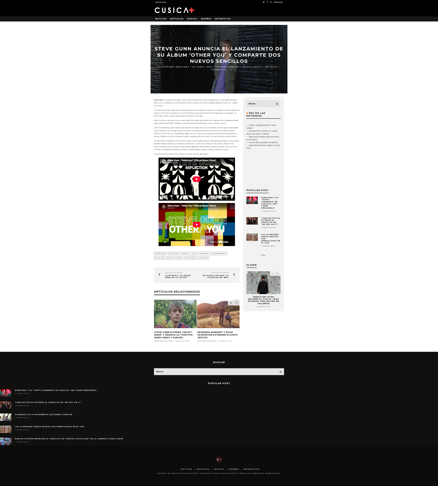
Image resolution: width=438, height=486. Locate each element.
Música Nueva (252, 67)
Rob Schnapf (190, 258)
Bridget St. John (189, 253)
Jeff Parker (204, 253)
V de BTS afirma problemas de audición (263, 142)
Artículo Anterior (173, 272)
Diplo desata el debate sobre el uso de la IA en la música (263, 299)
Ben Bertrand (160, 253)
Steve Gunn (203, 258)
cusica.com (160, 2)
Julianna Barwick (219, 253)
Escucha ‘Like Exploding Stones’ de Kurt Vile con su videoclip (215, 335)
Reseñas (206, 19)
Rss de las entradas (255, 114)
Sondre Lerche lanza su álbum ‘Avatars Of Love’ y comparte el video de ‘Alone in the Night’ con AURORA (175, 336)
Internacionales (228, 67)
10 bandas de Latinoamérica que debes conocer (43, 414)
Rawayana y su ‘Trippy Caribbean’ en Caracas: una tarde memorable (270, 203)
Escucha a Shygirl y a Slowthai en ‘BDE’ (216, 276)
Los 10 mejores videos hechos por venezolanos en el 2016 (49, 427)
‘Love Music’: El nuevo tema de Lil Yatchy (178, 276)
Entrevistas (223, 19)
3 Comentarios (268, 211)
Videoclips (219, 69)
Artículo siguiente (220, 272)
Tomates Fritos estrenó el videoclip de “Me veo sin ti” (270, 221)
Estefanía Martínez (175, 67)
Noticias (161, 19)
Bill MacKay (174, 253)
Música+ (192, 19)
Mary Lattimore (175, 258)
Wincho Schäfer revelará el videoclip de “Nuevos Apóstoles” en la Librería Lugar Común (69, 439)
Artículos (177, 19)
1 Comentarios (268, 227)
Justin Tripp (160, 258)
